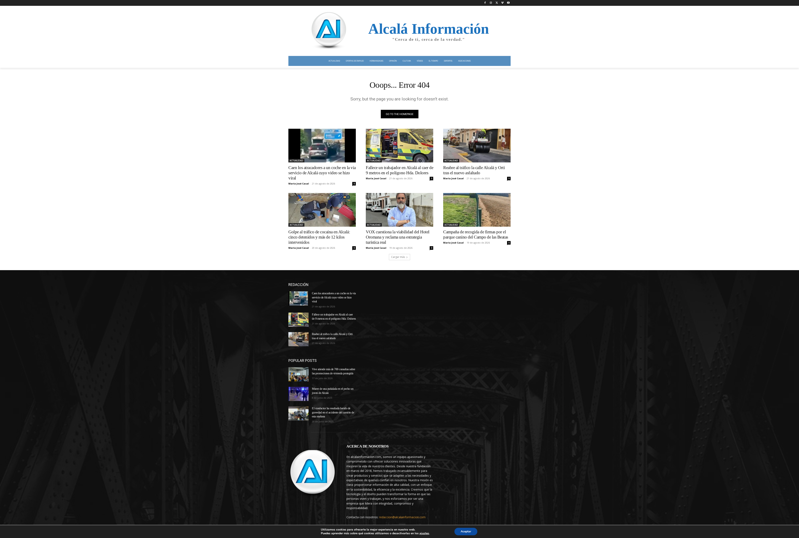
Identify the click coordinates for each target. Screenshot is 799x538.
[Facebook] (485, 3)
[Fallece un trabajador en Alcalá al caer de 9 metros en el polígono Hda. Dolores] (399, 145)
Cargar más (398, 257)
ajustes (424, 533)
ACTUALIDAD (296, 160)
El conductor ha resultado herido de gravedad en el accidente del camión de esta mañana (333, 412)
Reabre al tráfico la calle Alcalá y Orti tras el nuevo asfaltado (474, 170)
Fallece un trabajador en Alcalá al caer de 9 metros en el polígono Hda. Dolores (399, 170)
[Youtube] (508, 3)
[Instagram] (491, 3)
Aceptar (466, 531)
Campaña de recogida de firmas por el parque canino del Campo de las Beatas (475, 234)
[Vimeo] (502, 3)
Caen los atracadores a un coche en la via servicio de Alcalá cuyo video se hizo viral (322, 173)
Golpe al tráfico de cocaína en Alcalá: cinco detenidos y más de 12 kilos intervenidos (319, 237)
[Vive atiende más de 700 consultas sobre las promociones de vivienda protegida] (298, 374)
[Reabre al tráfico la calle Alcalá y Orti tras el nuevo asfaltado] (477, 145)
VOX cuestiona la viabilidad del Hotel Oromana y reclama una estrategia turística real (397, 237)
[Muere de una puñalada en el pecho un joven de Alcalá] (298, 394)
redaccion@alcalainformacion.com (402, 517)
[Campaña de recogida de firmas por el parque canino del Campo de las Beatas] (477, 210)
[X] (496, 3)
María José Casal (298, 183)
